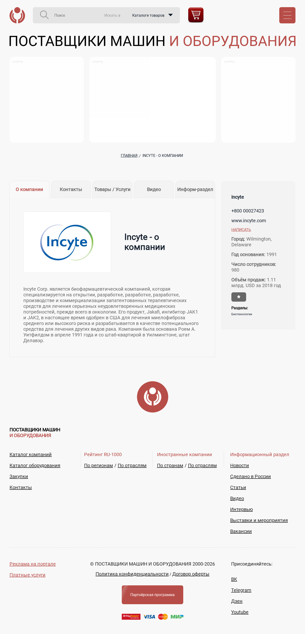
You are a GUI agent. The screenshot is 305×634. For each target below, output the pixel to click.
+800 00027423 (247, 211)
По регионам (98, 465)
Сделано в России (250, 476)
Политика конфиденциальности (132, 574)
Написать (241, 229)
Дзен (237, 601)
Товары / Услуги (112, 189)
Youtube (240, 612)
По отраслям (132, 465)
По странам (170, 465)
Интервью (241, 509)
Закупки (19, 476)
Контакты (71, 189)
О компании (29, 189)
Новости (239, 465)
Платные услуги (28, 575)
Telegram (241, 590)
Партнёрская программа (152, 595)
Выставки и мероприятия (259, 520)
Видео (154, 189)
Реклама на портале (33, 564)
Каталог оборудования (35, 465)
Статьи (238, 487)
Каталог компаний (31, 454)
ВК (234, 579)
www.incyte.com (248, 220)
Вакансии (241, 531)
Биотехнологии (241, 314)
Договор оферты (190, 574)
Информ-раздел (195, 189)
